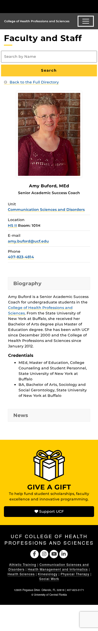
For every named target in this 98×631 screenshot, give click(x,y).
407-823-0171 (75, 590)
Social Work (49, 578)
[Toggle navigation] (86, 21)
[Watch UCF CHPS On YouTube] (54, 553)
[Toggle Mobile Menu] (93, 6)
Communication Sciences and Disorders (46, 209)
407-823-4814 (21, 257)
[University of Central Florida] (39, 6)
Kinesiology (47, 574)
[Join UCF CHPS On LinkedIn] (63, 553)
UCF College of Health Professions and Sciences (49, 539)
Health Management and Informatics (58, 569)
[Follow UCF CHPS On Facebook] (34, 553)
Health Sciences (21, 574)
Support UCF (51, 511)
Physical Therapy (75, 574)
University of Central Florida (50, 594)
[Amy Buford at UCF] (49, 134)
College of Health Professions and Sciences (37, 21)
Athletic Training (22, 564)
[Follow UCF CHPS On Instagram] (44, 553)
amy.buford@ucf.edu (28, 241)
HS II (12, 225)
